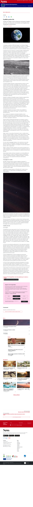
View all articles (16, 394)
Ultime (18, 441)
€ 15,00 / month (24, 298)
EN (27, 0)
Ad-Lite (31, 0)
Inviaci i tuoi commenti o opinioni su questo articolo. (12, 311)
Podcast (25, 0)
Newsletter (18, 443)
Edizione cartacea (20, 0)
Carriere (18, 444)
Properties (18, 442)
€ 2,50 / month (9, 298)
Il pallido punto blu (7, 12)
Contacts (18, 445)
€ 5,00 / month (16, 298)
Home (4, 12)
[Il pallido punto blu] (16, 35)
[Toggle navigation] (31, 2)
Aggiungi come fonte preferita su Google (12, 279)
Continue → (24, 301)
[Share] (29, 327)
